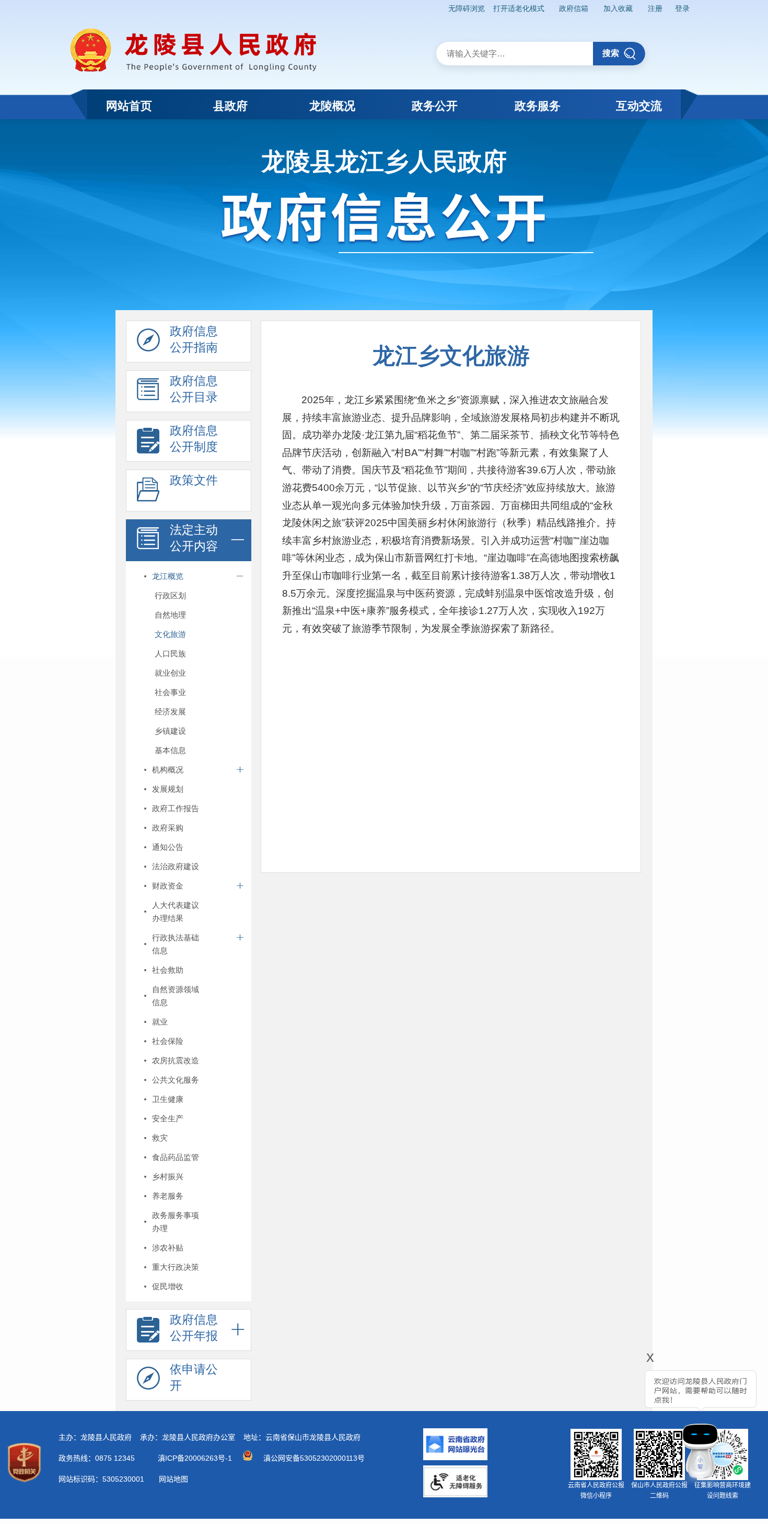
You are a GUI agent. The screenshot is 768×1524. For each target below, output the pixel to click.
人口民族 (170, 653)
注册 (655, 8)
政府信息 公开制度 (194, 438)
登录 (682, 8)
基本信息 (170, 750)
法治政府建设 (175, 866)
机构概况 (167, 769)
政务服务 (538, 105)
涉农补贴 (167, 1247)
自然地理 (170, 614)
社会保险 (167, 1041)
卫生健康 (167, 1099)
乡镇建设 (170, 730)
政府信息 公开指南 (194, 339)
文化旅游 (170, 634)
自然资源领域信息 (175, 996)
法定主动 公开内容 (194, 538)
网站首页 (129, 105)
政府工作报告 (175, 808)
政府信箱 (573, 8)
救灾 (160, 1137)
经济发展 (170, 711)
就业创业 (170, 672)
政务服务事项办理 (175, 1222)
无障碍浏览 (466, 8)
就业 (160, 1021)
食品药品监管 (175, 1157)
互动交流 (639, 105)
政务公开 (435, 105)
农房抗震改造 (175, 1060)
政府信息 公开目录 (194, 389)
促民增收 (167, 1286)
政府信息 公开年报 (194, 1328)
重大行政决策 (175, 1267)
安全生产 (167, 1118)
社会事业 (170, 692)
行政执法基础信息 (175, 944)
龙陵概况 (332, 105)
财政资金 (167, 885)
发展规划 (167, 788)
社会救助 (167, 969)
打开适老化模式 (518, 8)
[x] (621, 1421)
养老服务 (167, 1195)
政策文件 (194, 480)
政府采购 (167, 827)
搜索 (610, 53)
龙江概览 (167, 576)
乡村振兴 (167, 1176)
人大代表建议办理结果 (175, 912)
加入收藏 (618, 8)
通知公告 (167, 847)
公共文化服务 (175, 1079)
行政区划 (170, 595)
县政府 (230, 105)
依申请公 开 (194, 1377)
